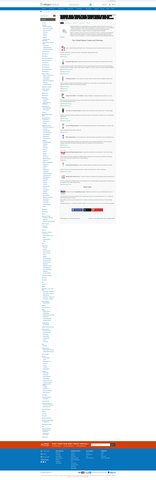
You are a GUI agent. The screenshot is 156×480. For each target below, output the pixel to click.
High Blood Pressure (47, 173)
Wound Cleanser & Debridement (46, 103)
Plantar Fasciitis (46, 186)
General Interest (55, 11)
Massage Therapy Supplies (47, 420)
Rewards (72, 454)
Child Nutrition (46, 119)
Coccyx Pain (45, 202)
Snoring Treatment (47, 273)
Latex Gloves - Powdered (48, 293)
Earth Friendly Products (47, 69)
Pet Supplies (44, 395)
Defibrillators (44, 209)
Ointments (90, 18)
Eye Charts (45, 129)
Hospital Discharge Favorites (48, 327)
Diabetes (71, 15)
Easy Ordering (58, 456)
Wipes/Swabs (46, 372)
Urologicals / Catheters (46, 86)
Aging (44, 206)
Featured (44, 411)
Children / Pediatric (46, 89)
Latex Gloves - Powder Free (49, 291)
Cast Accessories (46, 251)
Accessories (45, 374)
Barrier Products (69, 18)
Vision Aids (45, 341)
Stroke (44, 167)
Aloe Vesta (66, 118)
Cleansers (45, 367)
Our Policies (73, 456)
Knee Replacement (47, 175)
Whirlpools (45, 271)
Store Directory (59, 463)
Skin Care (62, 18)
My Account (58, 452)
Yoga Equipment (46, 77)
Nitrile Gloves (46, 295)
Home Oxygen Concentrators (45, 434)
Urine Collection (46, 392)
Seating (44, 33)
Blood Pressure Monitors (48, 127)
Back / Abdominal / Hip (48, 235)
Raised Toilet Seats (47, 108)
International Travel (47, 30)
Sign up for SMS (46, 457)
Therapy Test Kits (46, 138)
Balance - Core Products (48, 75)
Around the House (47, 330)
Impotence (45, 160)
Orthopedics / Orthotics (47, 232)
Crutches (44, 284)
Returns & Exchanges (75, 459)
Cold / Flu (45, 188)
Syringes (96, 8)
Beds (43, 344)
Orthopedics (79, 8)
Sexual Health (45, 211)
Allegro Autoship (59, 458)
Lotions (44, 365)
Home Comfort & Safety (48, 28)
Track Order (58, 454)
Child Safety (45, 90)
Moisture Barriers (67, 147)
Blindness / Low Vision (48, 197)
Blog (102, 454)
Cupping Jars (46, 421)
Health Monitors (46, 130)
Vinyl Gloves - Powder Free (48, 297)
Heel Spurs (45, 193)
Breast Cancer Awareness (47, 58)
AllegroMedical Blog (48, 11)
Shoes (43, 243)
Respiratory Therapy (46, 216)
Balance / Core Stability (48, 162)
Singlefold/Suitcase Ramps (48, 315)
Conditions (103, 15)
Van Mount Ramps (47, 320)
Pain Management (45, 64)
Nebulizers (45, 219)
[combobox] (80, 5)
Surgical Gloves (46, 302)
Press (87, 456)
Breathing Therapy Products (49, 221)
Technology (44, 413)
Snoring (44, 153)
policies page (85, 476)
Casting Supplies (46, 239)
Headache (45, 191)
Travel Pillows (46, 45)
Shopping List (58, 461)
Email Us (44, 454)
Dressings (45, 100)
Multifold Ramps (46, 311)
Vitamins (45, 123)
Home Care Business (46, 409)
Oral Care (45, 249)
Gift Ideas (44, 22)
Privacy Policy (73, 463)
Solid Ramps (45, 316)
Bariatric (43, 213)
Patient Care (70, 8)
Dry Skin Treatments (68, 171)
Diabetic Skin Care (82, 18)
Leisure (44, 339)
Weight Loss (45, 164)
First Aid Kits (46, 99)
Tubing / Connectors (47, 390)
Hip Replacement (46, 177)
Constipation (46, 189)
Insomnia (45, 182)
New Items (58, 459)
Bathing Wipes (46, 368)
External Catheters (47, 376)
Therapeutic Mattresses (47, 403)
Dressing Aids (46, 336)
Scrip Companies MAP (105, 458)
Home (43, 11)
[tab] (48, 19)
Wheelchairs (44, 279)
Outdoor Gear (45, 226)
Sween (65, 160)
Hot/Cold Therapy (46, 262)
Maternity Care (45, 93)
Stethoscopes (46, 136)
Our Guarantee (89, 454)
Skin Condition (106, 17)
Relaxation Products (47, 265)
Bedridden (109, 15)
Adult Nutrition (46, 121)
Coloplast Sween (67, 54)
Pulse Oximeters (46, 134)
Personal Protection (46, 307)
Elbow (44, 237)
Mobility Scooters (45, 348)
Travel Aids (44, 25)
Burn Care (66, 90)
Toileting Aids (46, 109)
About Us (88, 452)
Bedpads (45, 345)
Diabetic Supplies (64, 17)
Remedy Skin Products (68, 69)
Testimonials (103, 456)
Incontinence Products (46, 397)
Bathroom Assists (45, 106)
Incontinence (52, 8)
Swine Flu (44, 230)
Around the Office (47, 332)
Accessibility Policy (74, 464)
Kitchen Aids (46, 334)
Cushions (45, 35)
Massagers (45, 263)
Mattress (45, 37)
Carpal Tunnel (46, 169)
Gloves (44, 254)
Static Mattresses (46, 406)
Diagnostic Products (46, 125)
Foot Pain (45, 184)
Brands (107, 8)
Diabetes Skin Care (67, 184)
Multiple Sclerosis (47, 158)
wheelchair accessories (47, 275)
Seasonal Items (45, 95)
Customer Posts (45, 62)
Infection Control (97, 18)
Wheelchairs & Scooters (48, 49)
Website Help (73, 466)
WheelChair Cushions (46, 418)
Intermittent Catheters (47, 382)
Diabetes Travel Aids (47, 26)
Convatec (65, 132)
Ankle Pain (45, 147)
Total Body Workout (47, 84)
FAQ (72, 461)
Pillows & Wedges (47, 258)
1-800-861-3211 (113, 1)
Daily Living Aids (45, 329)
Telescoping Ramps (47, 318)
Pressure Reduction (47, 260)
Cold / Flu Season (45, 51)
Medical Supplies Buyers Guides (94, 15)
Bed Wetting (71, 17)
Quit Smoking (46, 324)
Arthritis (44, 145)
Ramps (43, 309)
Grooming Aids (46, 338)
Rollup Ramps (46, 313)
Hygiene (104, 18)
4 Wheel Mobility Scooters (48, 351)
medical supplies (88, 203)
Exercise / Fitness (45, 73)
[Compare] (110, 4)
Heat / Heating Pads (47, 269)
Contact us (73, 452)
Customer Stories (45, 401)
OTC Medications (67, 105)
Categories (43, 19)
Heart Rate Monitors (47, 132)
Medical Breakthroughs (47, 424)
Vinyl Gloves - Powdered (48, 298)
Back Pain (45, 180)
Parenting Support (45, 67)
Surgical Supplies (45, 301)
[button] (103, 5)
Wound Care (61, 8)
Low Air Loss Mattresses (48, 404)
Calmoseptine (66, 86)
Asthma (44, 149)
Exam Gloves (88, 8)
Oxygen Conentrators (46, 428)
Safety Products (45, 71)
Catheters (44, 8)
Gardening (45, 227)
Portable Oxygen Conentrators (46, 431)
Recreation (45, 32)
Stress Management (47, 142)
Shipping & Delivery (74, 458)
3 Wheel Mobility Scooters (48, 349)
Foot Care (85, 17)
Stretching (45, 82)
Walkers (43, 286)
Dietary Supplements (46, 118)
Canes (43, 282)
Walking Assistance (47, 47)
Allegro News (44, 56)
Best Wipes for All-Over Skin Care (70, 217)
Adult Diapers (46, 398)
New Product (44, 415)
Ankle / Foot (45, 233)
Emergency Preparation (47, 60)
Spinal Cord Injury (47, 204)
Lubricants (45, 388)
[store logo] (49, 4)
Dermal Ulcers (110, 18)
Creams (76, 18)
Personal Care (78, 17)
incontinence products (98, 203)
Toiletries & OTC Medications (46, 40)
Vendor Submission (89, 458)
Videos (102, 452)
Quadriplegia (46, 171)
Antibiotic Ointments (67, 103)
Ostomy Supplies (98, 17)
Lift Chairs (44, 112)
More (113, 8)
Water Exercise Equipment (48, 80)
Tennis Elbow (46, 200)
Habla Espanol (74, 468)
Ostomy (102, 8)
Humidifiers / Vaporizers (48, 217)
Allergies (45, 151)
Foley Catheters (46, 378)
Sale (43, 426)
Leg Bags (45, 387)
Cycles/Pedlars (46, 78)
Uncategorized (45, 437)
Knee (44, 241)
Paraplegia (45, 144)
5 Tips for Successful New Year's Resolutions (101, 217)
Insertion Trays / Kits (47, 380)
